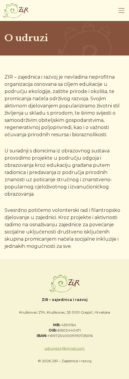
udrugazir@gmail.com (64, 348)
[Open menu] (121, 11)
